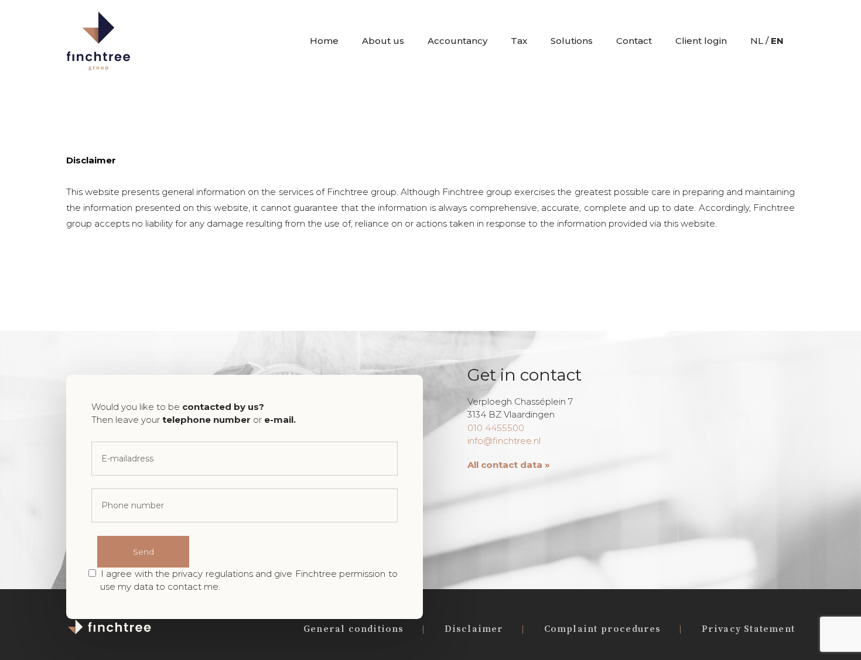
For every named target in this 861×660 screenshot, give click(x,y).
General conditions (353, 629)
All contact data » (508, 464)
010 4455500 (495, 427)
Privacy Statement (748, 629)
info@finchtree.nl (504, 440)
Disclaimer (474, 629)
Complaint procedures (602, 629)
